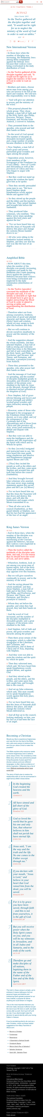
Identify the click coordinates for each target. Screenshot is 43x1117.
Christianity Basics (15, 1043)
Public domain (10, 1115)
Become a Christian (16, 1031)
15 (7, 237)
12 (7, 199)
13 (7, 211)
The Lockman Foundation (14, 1098)
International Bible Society (14, 1079)
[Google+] (32, 41)
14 (7, 224)
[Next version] (23, 37)
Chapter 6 (20, 7)
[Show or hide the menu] (41, 1)
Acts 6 (9, 51)
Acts (12, 7)
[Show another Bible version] (37, 1)
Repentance (13, 1037)
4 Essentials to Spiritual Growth (19, 1040)
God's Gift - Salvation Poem (18, 1052)
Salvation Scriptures (16, 1049)
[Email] (14, 41)
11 (7, 186)
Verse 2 (29, 7)
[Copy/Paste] (10, 41)
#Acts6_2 (22, 41)
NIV (19, 37)
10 (7, 177)
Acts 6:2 (21, 13)
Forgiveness (13, 1034)
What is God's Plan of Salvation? (20, 1046)
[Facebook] (28, 41)
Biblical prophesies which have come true (19, 769)
